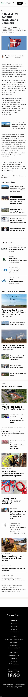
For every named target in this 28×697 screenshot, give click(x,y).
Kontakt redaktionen (14, 655)
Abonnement (14, 623)
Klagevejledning (14, 645)
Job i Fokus (5, 243)
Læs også (14, 120)
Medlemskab (14, 626)
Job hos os (14, 661)
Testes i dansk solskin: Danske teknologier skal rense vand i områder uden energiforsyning (19, 125)
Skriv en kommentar (20, 176)
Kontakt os (14, 658)
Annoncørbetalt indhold (14, 648)
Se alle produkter (14, 632)
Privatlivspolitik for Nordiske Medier (14, 639)
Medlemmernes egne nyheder (11, 386)
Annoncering (14, 629)
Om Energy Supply (14, 664)
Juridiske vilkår (14, 642)
